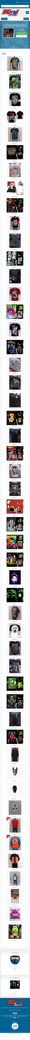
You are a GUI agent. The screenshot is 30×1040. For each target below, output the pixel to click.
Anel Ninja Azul (15, 968)
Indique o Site (12, 1010)
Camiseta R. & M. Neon (15, 993)
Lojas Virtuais (18, 1033)
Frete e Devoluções (11, 1007)
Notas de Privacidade (20, 1007)
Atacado (27, 1007)
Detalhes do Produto (21, 36)
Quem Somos (3, 1007)
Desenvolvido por (11, 1033)
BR (21, 1033)
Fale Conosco (18, 1010)
